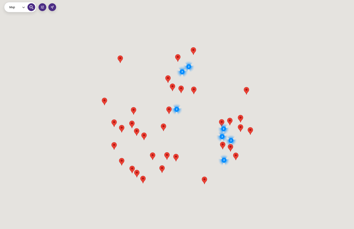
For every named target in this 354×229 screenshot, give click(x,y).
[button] (176, 109)
